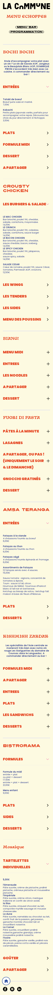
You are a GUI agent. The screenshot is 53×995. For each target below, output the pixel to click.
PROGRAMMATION (26, 32)
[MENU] (26, 6)
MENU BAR (26, 27)
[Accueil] (6, 981)
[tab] (26, 87)
